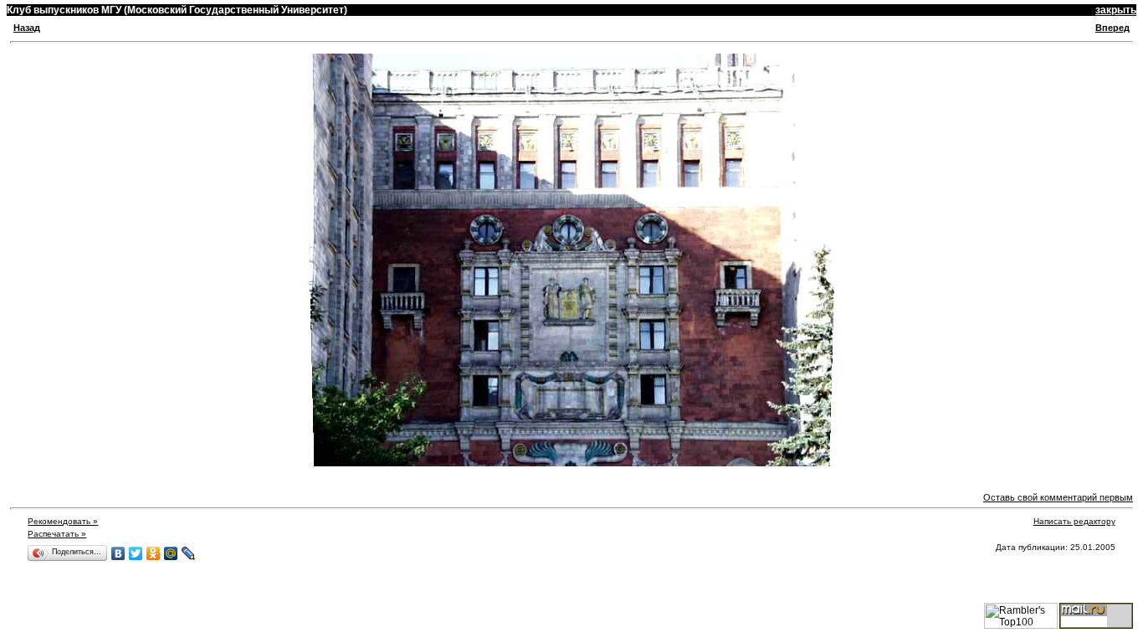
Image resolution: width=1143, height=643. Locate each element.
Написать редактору (1074, 521)
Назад (26, 28)
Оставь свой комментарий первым (1058, 497)
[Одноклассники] (153, 553)
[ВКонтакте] (118, 553)
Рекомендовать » (63, 521)
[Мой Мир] (171, 553)
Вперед (1112, 28)
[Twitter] (136, 553)
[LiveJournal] (188, 553)
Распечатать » (57, 533)
